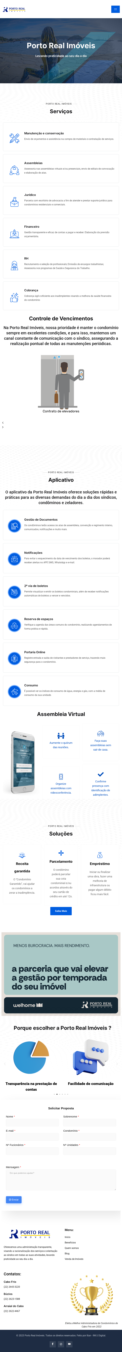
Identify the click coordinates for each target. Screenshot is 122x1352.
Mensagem (13, 1167)
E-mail (10, 1130)
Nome (10, 1116)
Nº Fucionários (15, 1145)
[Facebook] (53, 1344)
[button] (61, 423)
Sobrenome (71, 1116)
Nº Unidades (71, 1145)
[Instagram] (61, 1344)
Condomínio (71, 1130)
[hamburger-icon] (115, 9)
